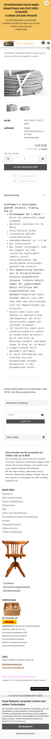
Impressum (7, 494)
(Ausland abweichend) (31, 138)
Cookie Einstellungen (12, 532)
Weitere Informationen (25, 733)
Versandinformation (11, 524)
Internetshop (15, 695)
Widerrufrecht (8, 505)
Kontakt (6, 520)
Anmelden (25, 421)
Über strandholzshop (12, 497)
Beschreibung (11, 195)
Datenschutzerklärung (16, 721)
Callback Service (10, 528)
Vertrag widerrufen (40, 689)
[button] (8, 159)
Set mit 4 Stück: (11, 153)
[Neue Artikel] (44, 437)
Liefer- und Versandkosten (14, 513)
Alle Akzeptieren (25, 726)
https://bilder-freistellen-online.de (18, 660)
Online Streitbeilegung (12, 501)
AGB (4, 509)
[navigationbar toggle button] (48, 42)
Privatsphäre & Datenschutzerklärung (20, 517)
